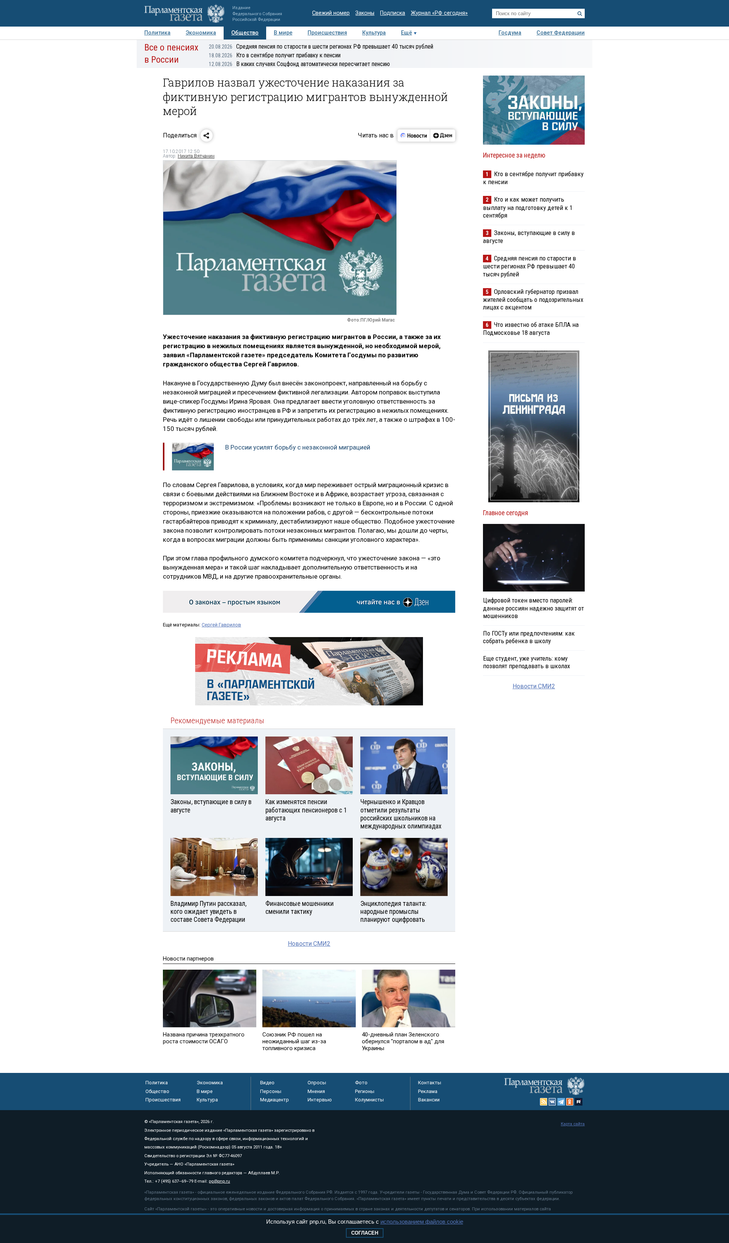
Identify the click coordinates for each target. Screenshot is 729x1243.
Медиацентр (274, 1100)
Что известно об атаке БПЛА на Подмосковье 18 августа (531, 328)
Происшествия (327, 33)
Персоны (270, 1091)
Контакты (429, 1082)
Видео (267, 1082)
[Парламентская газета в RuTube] (578, 1102)
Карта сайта (573, 1124)
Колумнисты (369, 1100)
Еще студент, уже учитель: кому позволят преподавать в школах (526, 662)
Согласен (364, 1233)
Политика (157, 33)
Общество (245, 33)
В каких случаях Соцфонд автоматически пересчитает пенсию (299, 64)
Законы (364, 13)
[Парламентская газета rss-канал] (544, 1102)
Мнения (316, 1091)
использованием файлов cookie (421, 1221)
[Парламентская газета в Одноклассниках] (570, 1102)
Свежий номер (331, 13)
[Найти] (580, 14)
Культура (374, 33)
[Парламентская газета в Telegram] (561, 1102)
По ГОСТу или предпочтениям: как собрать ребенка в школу (529, 637)
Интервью (320, 1100)
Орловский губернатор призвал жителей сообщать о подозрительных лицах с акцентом (533, 299)
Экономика (201, 33)
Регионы (364, 1091)
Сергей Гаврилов (221, 625)
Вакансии (429, 1100)
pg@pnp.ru (219, 1181)
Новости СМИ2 (309, 943)
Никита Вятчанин (196, 156)
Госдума (510, 33)
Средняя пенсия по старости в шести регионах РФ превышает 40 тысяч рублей (321, 46)
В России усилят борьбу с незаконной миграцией (297, 447)
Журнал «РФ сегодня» (439, 13)
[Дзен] (442, 135)
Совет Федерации (560, 33)
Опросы (317, 1082)
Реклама (427, 1091)
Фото (361, 1082)
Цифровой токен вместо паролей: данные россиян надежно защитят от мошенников (533, 607)
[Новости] (414, 135)
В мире (283, 33)
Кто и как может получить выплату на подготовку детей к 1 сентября (528, 207)
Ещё (406, 33)
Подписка (392, 13)
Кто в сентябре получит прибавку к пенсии (275, 55)
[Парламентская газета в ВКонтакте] (552, 1102)
